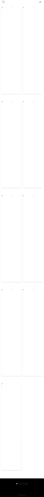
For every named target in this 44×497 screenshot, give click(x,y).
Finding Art (11, 378)
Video (11, 97)
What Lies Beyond (32, 96)
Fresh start (32, 284)
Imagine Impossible (11, 190)
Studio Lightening (11, 284)
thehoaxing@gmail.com (22, 495)
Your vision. (32, 190)
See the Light (33, 378)
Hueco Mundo (11, 96)
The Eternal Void (11, 472)
